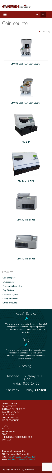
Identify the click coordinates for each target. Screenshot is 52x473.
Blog (4, 434)
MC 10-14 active (26, 180)
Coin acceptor (8, 277)
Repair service (9, 431)
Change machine (10, 298)
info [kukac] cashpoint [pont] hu (22, 459)
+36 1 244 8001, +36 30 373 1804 (21, 457)
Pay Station (8, 290)
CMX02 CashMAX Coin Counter (26, 64)
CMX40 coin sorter (26, 258)
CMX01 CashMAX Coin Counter (26, 103)
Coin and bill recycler (12, 286)
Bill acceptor (8, 281)
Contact (6, 440)
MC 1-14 (26, 141)
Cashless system (10, 294)
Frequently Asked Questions (17, 437)
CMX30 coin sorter (26, 219)
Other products (9, 302)
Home (5, 426)
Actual (6, 428)
